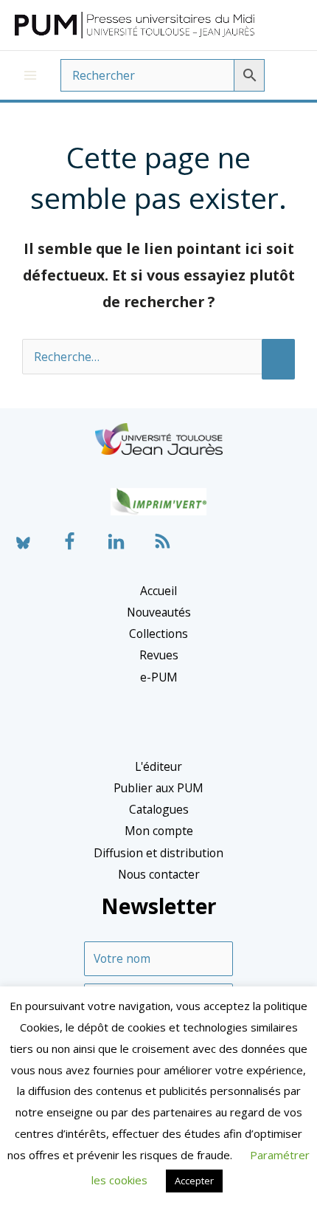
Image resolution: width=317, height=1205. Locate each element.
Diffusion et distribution (158, 853)
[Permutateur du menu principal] (30, 75)
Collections (158, 633)
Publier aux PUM (158, 788)
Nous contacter (159, 874)
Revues (158, 655)
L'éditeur (158, 766)
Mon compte (159, 831)
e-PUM (159, 677)
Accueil (158, 591)
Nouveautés (159, 612)
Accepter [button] (194, 1180)
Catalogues (159, 809)
